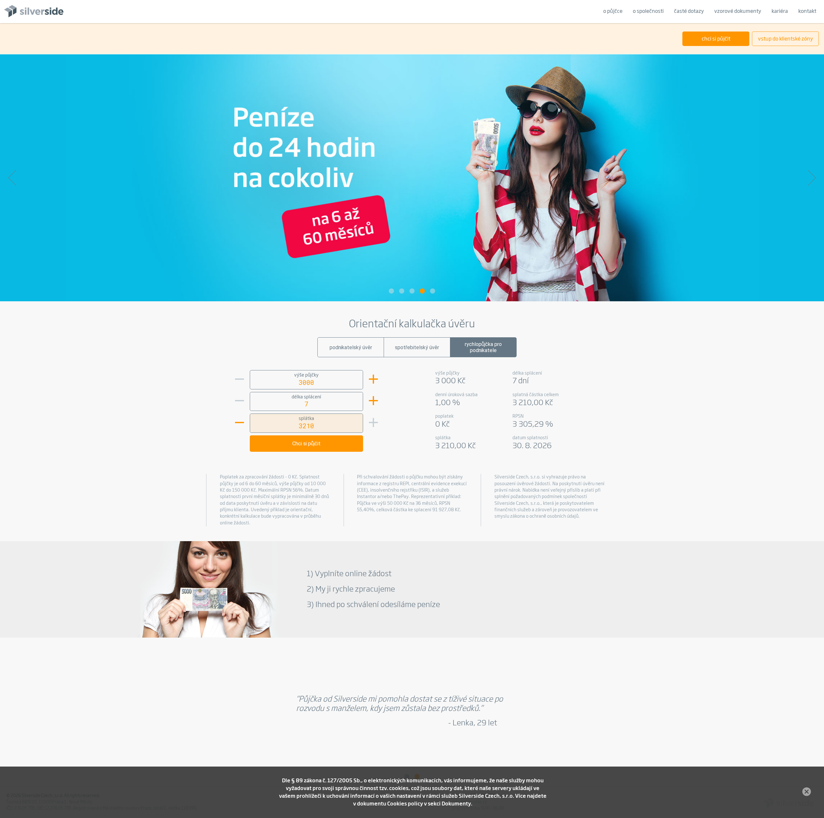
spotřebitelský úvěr (417, 347)
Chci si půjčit (306, 444)
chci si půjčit (716, 39)
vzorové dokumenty (737, 11)
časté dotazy (689, 11)
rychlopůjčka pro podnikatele (483, 347)
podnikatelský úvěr (351, 347)
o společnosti (648, 11)
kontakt (807, 11)
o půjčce (613, 11)
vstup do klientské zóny (785, 39)
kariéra (780, 11)
